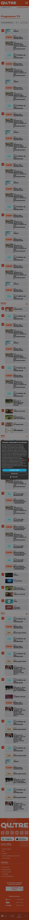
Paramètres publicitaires (7, 464)
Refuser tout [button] (14, 473)
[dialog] (14, 459)
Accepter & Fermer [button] (14, 470)
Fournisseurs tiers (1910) (11, 454)
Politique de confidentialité (7, 467)
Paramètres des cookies (21, 465)
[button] (14, 477)
